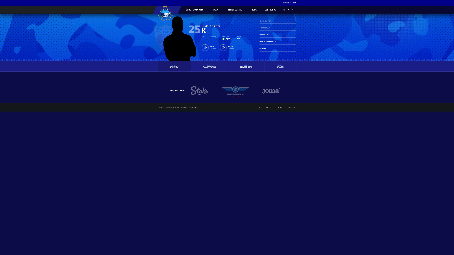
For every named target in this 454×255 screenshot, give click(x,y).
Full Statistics (209, 66)
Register (286, 2)
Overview (174, 66)
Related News (246, 66)
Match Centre (235, 10)
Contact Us (270, 10)
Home (259, 107)
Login (294, 2)
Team (215, 10)
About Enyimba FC (194, 10)
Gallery (280, 66)
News (254, 10)
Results (269, 107)
